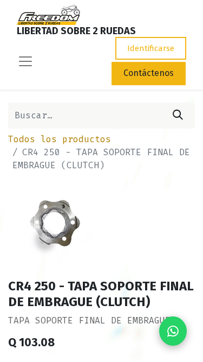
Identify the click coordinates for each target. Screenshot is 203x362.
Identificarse (150, 48)
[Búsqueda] (178, 116)
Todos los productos (59, 139)
